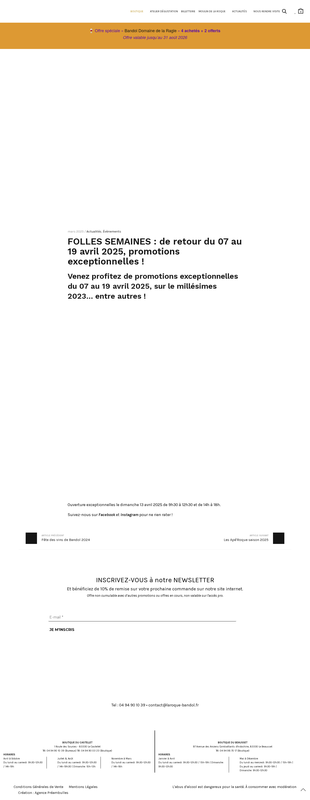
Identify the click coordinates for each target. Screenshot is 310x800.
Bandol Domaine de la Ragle (151, 30)
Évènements (112, 231)
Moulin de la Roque (212, 11)
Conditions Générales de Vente (38, 787)
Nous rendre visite (266, 11)
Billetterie (188, 11)
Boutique (136, 11)
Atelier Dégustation (164, 11)
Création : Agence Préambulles (43, 792)
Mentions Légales (83, 787)
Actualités (239, 11)
